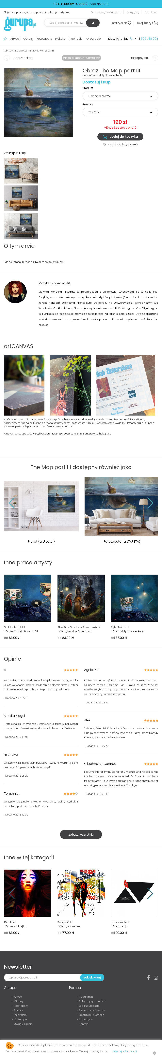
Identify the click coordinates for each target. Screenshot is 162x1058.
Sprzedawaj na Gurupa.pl (106, 12)
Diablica (9, 922)
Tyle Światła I (120, 627)
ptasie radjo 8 (120, 922)
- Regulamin (85, 997)
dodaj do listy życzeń (120, 144)
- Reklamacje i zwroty (91, 1010)
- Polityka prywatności (91, 1001)
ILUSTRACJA (21, 50)
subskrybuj (92, 977)
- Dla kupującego (88, 1006)
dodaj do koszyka (120, 136)
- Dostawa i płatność (90, 1015)
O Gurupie (93, 39)
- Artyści (17, 997)
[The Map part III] (38, 102)
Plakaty (60, 39)
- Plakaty (17, 1010)
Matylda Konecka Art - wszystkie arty (81, 57)
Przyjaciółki (64, 922)
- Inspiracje (19, 1015)
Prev (15, 502)
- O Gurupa (19, 1019)
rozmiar (88, 104)
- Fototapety (20, 1006)
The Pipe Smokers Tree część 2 (78, 627)
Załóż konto (151, 12)
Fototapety (44, 39)
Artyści (15, 39)
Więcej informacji (125, 1051)
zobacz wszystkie (81, 834)
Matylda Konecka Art (42, 50)
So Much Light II (14, 627)
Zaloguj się (133, 12)
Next (147, 502)
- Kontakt (82, 1024)
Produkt (88, 88)
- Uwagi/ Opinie (22, 1024)
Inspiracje (76, 39)
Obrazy (28, 39)
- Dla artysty (85, 1019)
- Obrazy (17, 1001)
